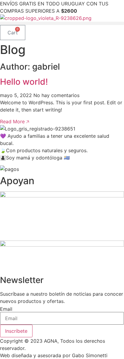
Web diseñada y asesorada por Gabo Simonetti (53, 355)
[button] (62, 23)
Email (6, 309)
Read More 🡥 (14, 121)
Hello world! (24, 82)
